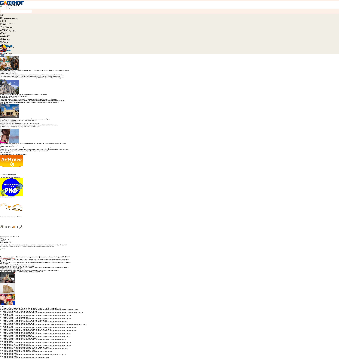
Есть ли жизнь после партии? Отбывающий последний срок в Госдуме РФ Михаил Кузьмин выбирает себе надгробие (31, 77)
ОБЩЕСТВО (3, 32)
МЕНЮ (2, 14)
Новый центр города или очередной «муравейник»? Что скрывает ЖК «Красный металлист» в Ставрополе (28, 99)
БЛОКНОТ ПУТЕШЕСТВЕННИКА (9, 19)
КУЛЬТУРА (3, 25)
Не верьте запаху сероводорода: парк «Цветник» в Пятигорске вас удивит (20, 126)
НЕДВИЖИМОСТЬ (5, 29)
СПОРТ (2, 38)
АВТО (1, 16)
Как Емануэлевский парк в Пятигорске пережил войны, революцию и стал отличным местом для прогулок (28, 125)
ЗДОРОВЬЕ (3, 20)
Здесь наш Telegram (5, 152)
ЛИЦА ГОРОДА (4, 26)
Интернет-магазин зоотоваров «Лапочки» (11, 217)
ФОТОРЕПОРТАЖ (5, 40)
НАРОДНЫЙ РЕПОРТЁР (6, 28)
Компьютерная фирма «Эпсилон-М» (9, 236)
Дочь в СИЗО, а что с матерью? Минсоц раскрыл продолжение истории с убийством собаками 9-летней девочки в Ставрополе (34, 149)
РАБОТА (10, 46)
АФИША (2, 17)
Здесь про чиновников (6, 55)
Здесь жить (3, 79)
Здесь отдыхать (4, 103)
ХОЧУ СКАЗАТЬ (4, 43)
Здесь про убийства (5, 128)
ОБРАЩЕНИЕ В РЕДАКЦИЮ (8, 31)
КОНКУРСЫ (3, 22)
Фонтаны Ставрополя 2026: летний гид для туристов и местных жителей (19, 123)
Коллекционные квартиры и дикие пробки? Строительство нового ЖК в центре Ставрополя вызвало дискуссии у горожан (32, 100)
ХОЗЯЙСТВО (3, 41)
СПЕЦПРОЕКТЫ (4, 37)
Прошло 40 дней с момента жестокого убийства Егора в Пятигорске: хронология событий (24, 151)
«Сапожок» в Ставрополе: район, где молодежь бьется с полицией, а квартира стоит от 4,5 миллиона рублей (29, 102)
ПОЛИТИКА (3, 34)
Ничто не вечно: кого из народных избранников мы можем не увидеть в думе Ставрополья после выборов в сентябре (31, 74)
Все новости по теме (5, 73)
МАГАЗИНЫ (8, 53)
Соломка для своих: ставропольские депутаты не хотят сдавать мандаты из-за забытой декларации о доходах (30, 76)
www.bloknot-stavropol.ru (29, 266)
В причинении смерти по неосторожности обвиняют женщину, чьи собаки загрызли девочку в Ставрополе (28, 148)
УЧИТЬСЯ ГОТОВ (9, 47)
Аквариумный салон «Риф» (7, 197)
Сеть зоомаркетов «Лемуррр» (8, 174)
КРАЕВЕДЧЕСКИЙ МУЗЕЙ (7, 23)
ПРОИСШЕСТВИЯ (5, 35)
